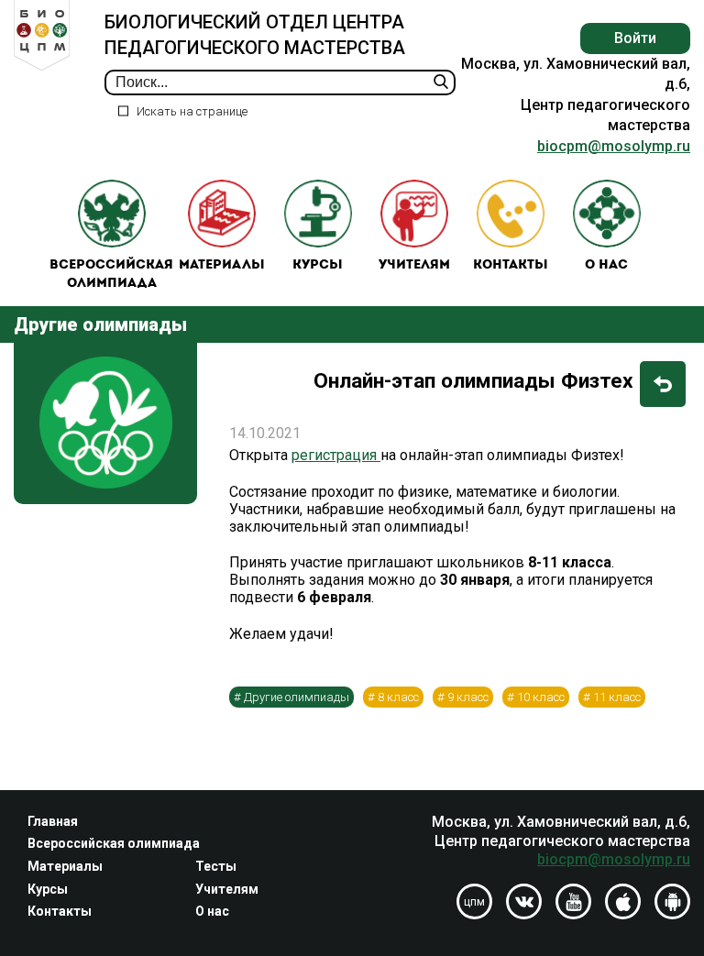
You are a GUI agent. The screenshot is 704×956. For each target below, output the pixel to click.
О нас (606, 265)
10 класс (541, 697)
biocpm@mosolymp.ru (613, 146)
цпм (474, 902)
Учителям (414, 265)
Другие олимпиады (296, 697)
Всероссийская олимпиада (111, 274)
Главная (53, 821)
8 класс (398, 697)
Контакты (510, 265)
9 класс (468, 697)
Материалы (222, 265)
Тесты (215, 866)
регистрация (336, 455)
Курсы (317, 265)
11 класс (617, 697)
